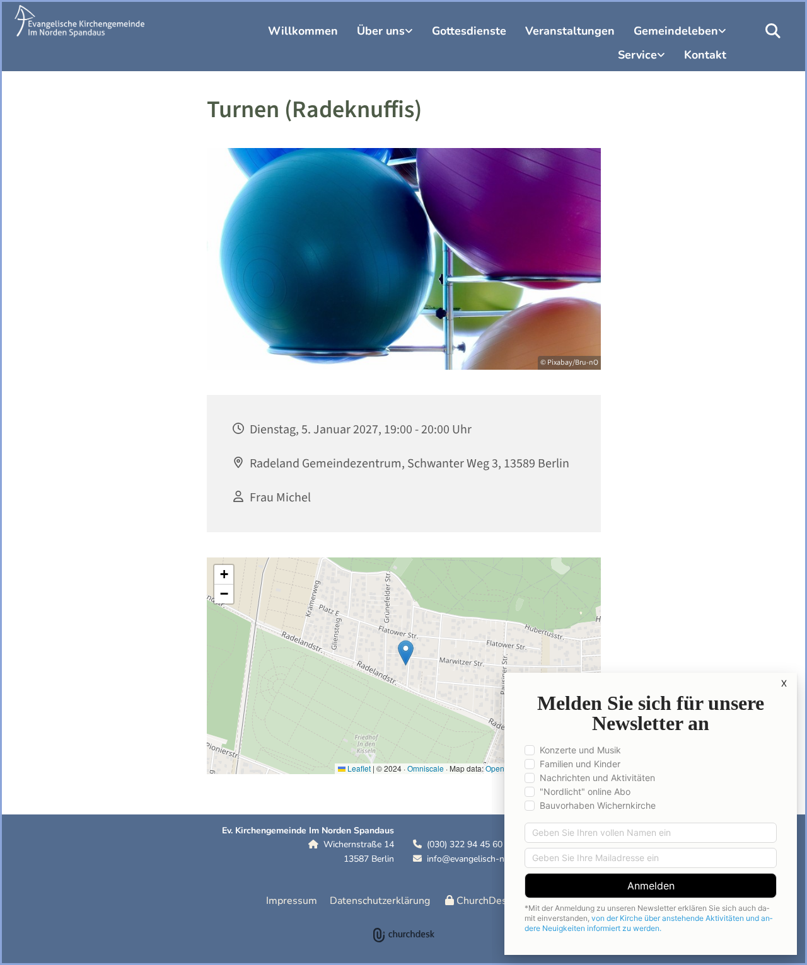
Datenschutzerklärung (380, 901)
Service (637, 54)
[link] (384, 33)
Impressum (291, 901)
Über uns (381, 30)
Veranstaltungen (570, 30)
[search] (773, 31)
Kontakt (705, 54)
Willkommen (303, 30)
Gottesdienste (469, 30)
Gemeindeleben (676, 30)
